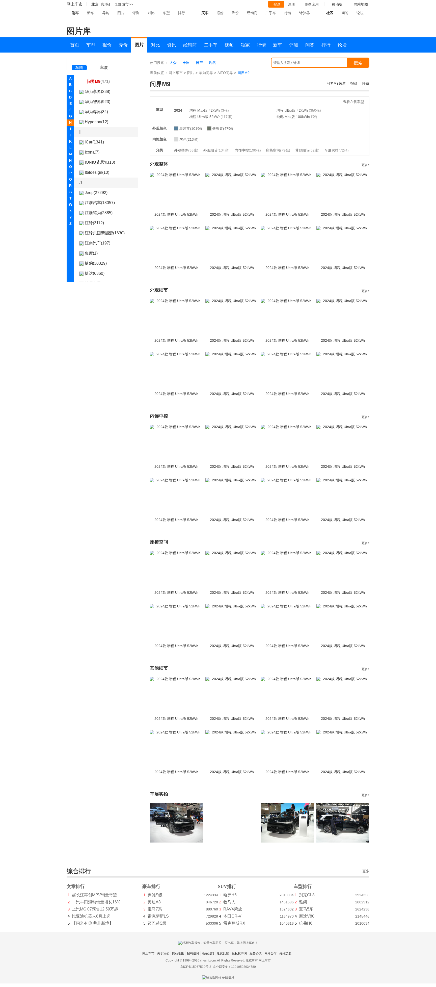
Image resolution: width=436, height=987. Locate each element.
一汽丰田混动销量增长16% (96, 902)
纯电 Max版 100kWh (293, 117)
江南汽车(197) (97, 243)
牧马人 (229, 902)
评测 (136, 13)
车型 (166, 13)
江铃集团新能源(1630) (105, 233)
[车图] (79, 61)
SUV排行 (227, 886)
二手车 (270, 13)
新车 (90, 13)
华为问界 (206, 73)
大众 (173, 63)
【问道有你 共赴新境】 (92, 923)
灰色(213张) (189, 139)
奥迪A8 (154, 902)
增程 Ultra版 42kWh (293, 110)
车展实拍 (336, 150)
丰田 (186, 63)
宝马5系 (306, 909)
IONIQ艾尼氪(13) (100, 162)
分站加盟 (285, 953)
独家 (245, 44)
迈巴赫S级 (157, 923)
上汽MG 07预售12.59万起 (95, 909)
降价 (235, 13)
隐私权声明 (239, 953)
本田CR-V (232, 916)
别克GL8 (307, 895)
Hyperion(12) (96, 122)
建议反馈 (223, 953)
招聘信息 (193, 953)
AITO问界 (225, 73)
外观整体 (186, 150)
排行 (181, 13)
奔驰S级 (155, 895)
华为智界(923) (97, 102)
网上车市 (75, 4)
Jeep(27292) (96, 192)
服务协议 (256, 953)
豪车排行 (151, 886)
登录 (277, 4)
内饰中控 (248, 150)
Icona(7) (92, 152)
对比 (151, 13)
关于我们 (163, 953)
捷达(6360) (94, 273)
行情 (287, 13)
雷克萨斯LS (158, 916)
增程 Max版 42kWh (205, 110)
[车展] (104, 61)
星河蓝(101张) (190, 129)
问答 (344, 13)
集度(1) (91, 253)
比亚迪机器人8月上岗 (91, 916)
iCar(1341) (94, 142)
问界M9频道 (336, 83)
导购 (105, 13)
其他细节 (307, 150)
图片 (120, 13)
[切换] (105, 4)
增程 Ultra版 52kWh (205, 117)
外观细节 (216, 150)
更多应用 (312, 4)
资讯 (171, 44)
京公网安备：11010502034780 (234, 967)
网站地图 (178, 953)
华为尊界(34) (96, 112)
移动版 (337, 4)
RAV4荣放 (232, 909)
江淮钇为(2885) (99, 213)
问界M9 (98, 81)
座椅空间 (278, 150)
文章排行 (76, 886)
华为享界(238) (97, 91)
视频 (229, 44)
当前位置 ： (159, 73)
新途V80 (306, 916)
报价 (220, 13)
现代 (212, 63)
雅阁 (303, 902)
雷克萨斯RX (234, 923)
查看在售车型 (353, 102)
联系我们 (208, 953)
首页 (74, 44)
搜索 (358, 62)
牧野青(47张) (222, 129)
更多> (365, 165)
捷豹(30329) (96, 263)
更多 (365, 871)
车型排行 (303, 886)
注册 (291, 4)
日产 (199, 63)
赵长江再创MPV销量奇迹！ (96, 895)
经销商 (252, 13)
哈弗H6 (230, 895)
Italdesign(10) (97, 172)
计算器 (304, 13)
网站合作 (270, 953)
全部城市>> (124, 4)
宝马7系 (155, 909)
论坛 (360, 13)
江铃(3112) (94, 223)
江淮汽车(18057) (100, 203)
